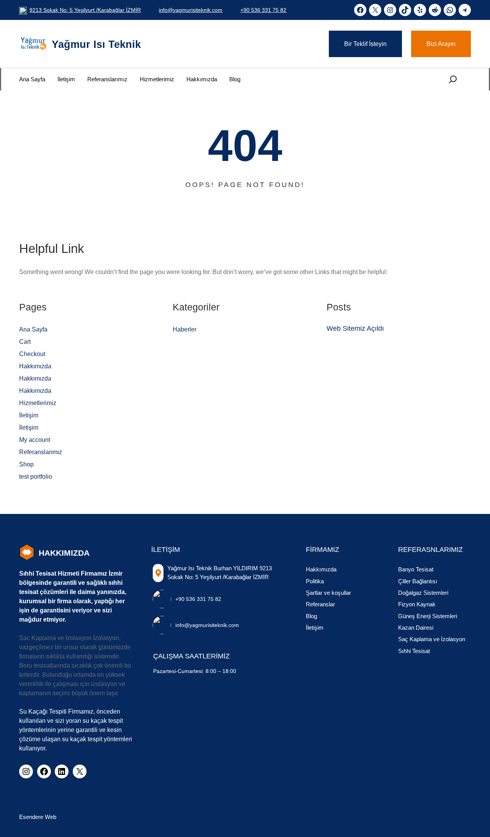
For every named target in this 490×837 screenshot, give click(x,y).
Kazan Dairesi (415, 627)
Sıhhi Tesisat (414, 651)
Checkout (32, 354)
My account (34, 440)
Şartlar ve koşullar (328, 592)
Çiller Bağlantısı (417, 581)
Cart (25, 341)
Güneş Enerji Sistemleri (427, 616)
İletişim (28, 415)
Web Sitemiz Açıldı (355, 328)
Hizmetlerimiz (37, 403)
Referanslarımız (40, 452)
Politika (315, 581)
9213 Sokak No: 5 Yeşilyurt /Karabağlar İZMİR (85, 10)
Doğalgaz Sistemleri (423, 592)
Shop (26, 464)
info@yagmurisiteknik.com (190, 10)
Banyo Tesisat (415, 569)
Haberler (184, 329)
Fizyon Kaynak (417, 604)
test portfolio (35, 476)
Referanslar (320, 604)
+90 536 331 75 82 (263, 10)
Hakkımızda (35, 366)
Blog (311, 616)
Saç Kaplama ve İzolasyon (431, 639)
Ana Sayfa (33, 329)
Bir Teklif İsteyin (365, 43)
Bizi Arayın (441, 43)
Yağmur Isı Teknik (96, 44)
